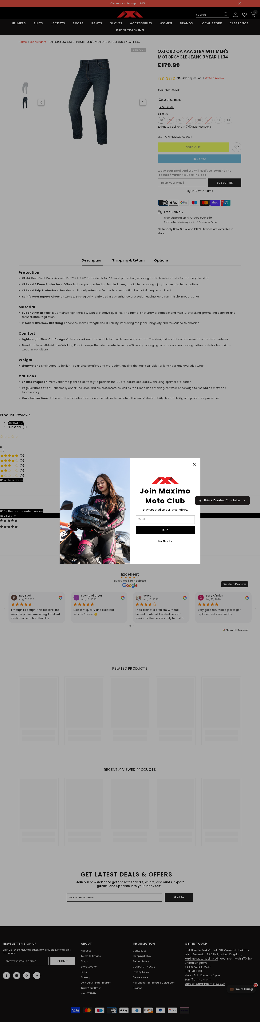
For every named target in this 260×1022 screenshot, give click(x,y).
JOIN (165, 529)
